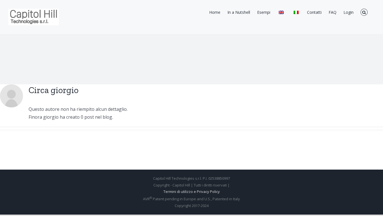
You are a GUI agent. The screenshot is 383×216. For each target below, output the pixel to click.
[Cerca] (364, 12)
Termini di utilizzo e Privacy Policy (191, 191)
